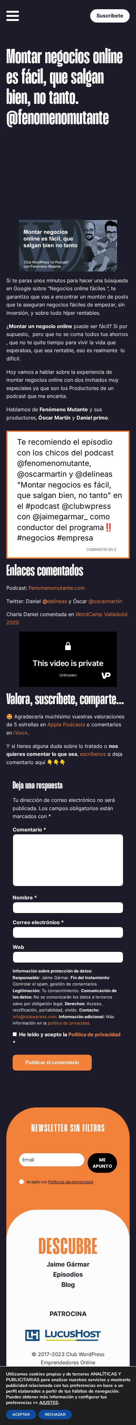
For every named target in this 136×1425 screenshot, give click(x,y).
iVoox (21, 732)
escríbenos (93, 754)
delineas (57, 601)
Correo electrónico (38, 922)
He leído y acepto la (67, 1038)
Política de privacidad (94, 1034)
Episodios (68, 1274)
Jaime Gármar (68, 1264)
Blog (68, 1284)
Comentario (29, 829)
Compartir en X (101, 549)
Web (18, 947)
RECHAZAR (55, 1414)
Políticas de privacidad (70, 1182)
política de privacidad (68, 1023)
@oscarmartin (105, 601)
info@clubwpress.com (34, 1016)
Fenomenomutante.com (57, 588)
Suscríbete (109, 15)
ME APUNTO (102, 1163)
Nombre (25, 897)
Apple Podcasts (66, 724)
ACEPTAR (21, 1414)
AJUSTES (48, 1403)
